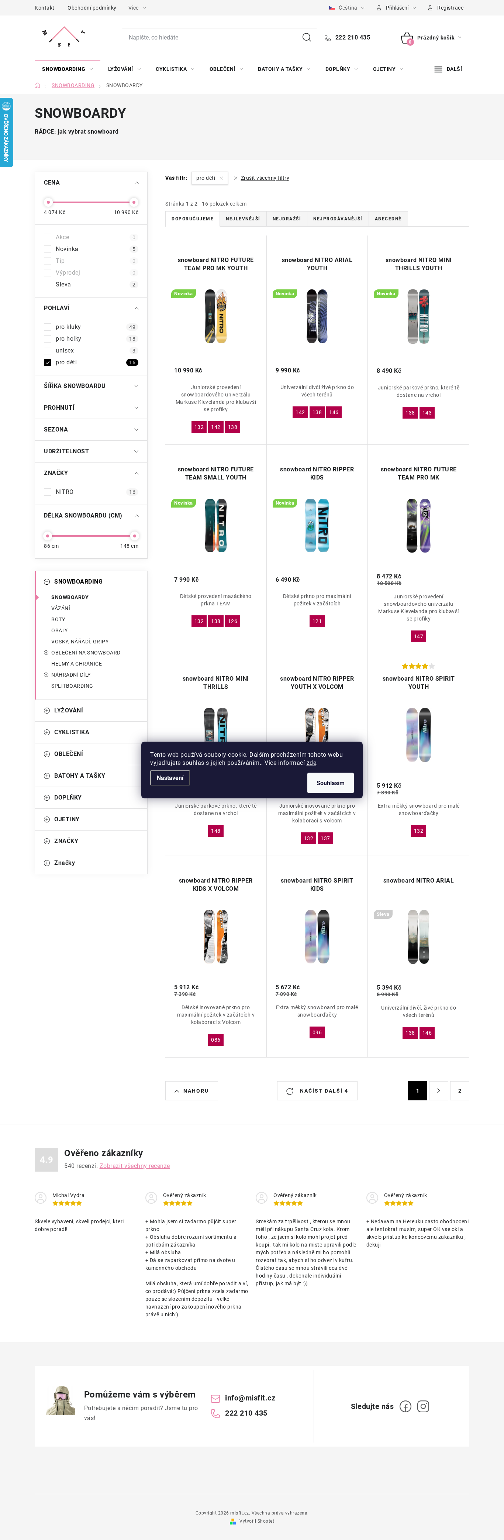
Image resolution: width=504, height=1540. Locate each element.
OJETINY (67, 819)
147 (419, 636)
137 (325, 838)
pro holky (95, 338)
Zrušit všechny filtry (265, 178)
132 (199, 427)
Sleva (95, 284)
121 (317, 621)
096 (317, 1032)
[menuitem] (67, 69)
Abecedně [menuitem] (388, 218)
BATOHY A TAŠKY (79, 775)
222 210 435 (352, 37)
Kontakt (45, 8)
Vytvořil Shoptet (256, 1521)
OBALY (59, 630)
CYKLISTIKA (71, 732)
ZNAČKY (66, 841)
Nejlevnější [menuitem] (243, 218)
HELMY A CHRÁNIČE (76, 664)
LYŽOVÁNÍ (68, 710)
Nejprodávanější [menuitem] (338, 218)
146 (334, 412)
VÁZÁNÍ (60, 608)
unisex (95, 350)
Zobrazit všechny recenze (135, 1165)
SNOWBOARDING (78, 581)
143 (427, 413)
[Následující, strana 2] (438, 1090)
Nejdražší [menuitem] (287, 218)
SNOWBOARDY (70, 597)
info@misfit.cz (250, 1397)
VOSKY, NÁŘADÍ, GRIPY (79, 641)
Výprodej (95, 272)
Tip (95, 260)
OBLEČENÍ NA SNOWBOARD (86, 653)
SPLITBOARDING (72, 686)
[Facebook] (405, 1406)
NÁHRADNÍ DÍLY (71, 675)
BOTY (58, 619)
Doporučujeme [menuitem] (193, 218)
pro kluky (95, 326)
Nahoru (196, 1091)
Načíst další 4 (323, 1091)
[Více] (448, 69)
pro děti (95, 362)
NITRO (95, 491)
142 (216, 427)
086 (216, 1040)
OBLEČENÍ (68, 753)
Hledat (307, 37)
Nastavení (170, 777)
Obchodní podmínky (92, 8)
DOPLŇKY (68, 797)
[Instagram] (423, 1406)
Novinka (95, 248)
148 (216, 831)
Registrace (450, 8)
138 (233, 427)
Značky (64, 862)
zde (312, 762)
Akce (95, 237)
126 (233, 621)
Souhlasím (331, 783)
